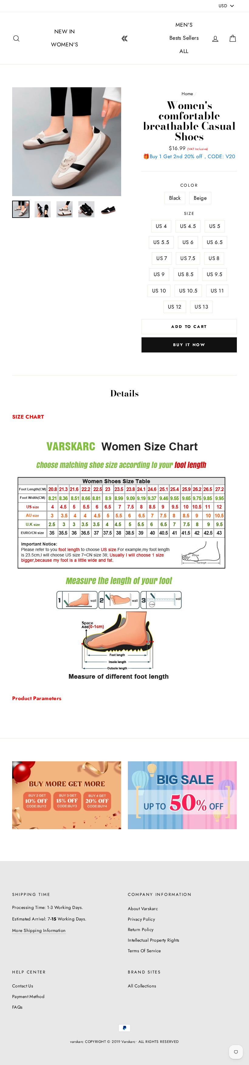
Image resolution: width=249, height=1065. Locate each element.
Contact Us (22, 986)
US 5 (214, 226)
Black (175, 198)
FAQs (17, 1007)
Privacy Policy (141, 919)
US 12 (175, 306)
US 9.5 (215, 274)
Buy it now (189, 345)
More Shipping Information (39, 930)
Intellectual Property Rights (153, 940)
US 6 (188, 242)
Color (189, 185)
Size (189, 213)
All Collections (142, 986)
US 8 (214, 258)
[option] (66, 141)
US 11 (217, 290)
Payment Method (28, 996)
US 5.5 (161, 242)
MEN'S (184, 25)
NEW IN (64, 31)
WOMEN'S (64, 44)
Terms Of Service (144, 951)
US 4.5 (188, 226)
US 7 (161, 258)
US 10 (159, 290)
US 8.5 (186, 274)
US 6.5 (215, 242)
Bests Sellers (184, 38)
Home (187, 94)
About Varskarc (143, 909)
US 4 (161, 226)
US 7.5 (188, 258)
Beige (200, 198)
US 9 (159, 274)
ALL (183, 51)
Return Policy (141, 929)
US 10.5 (188, 290)
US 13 (201, 306)
